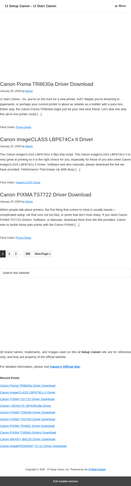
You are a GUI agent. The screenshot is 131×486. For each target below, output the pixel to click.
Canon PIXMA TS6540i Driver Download (27, 412)
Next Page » (42, 255)
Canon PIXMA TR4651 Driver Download (27, 426)
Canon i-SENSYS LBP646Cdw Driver (25, 406)
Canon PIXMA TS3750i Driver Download (27, 419)
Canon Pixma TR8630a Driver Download (46, 84)
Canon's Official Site (65, 366)
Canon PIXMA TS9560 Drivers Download (28, 432)
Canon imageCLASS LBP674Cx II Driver (46, 139)
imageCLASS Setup (28, 182)
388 (28, 253)
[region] (65, 51)
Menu (122, 5)
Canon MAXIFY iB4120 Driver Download (27, 439)
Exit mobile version (65, 481)
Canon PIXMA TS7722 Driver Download (45, 194)
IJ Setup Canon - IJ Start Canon (30, 6)
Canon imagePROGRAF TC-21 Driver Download (33, 446)
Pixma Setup (23, 127)
